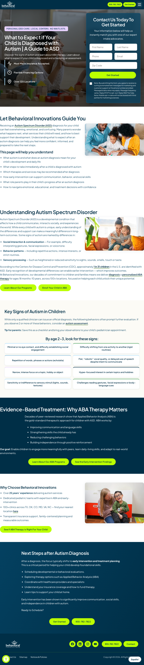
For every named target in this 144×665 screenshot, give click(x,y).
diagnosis (114, 274)
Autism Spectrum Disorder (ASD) (33, 125)
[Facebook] (72, 644)
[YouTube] (95, 644)
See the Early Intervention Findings (93, 461)
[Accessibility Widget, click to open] (6, 659)
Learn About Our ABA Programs (48, 461)
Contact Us (11, 657)
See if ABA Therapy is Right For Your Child (26, 529)
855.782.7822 (115, 4)
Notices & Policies (39, 657)
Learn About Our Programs (18, 287)
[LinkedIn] (80, 644)
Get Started (129, 4)
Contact (131, 644)
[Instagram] (88, 644)
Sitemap (23, 657)
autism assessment (77, 323)
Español (135, 659)
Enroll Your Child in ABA (54, 287)
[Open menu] (139, 4)
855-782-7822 (83, 621)
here (15, 511)
